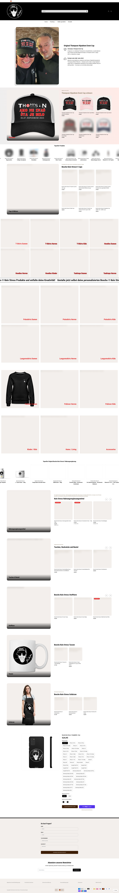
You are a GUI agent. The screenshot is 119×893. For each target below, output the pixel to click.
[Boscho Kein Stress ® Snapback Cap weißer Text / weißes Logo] (104, 199)
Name (42, 826)
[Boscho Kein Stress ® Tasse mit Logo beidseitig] (61, 654)
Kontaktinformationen (29, 882)
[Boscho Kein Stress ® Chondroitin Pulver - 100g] (83, 510)
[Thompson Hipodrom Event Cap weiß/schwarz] (87, 125)
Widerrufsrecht (98, 882)
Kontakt (70, 21)
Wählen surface (65, 793)
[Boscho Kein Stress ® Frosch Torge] (63, 606)
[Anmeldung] (108, 11)
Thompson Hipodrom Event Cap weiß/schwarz (85, 135)
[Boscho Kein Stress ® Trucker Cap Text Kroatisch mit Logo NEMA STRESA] (104, 177)
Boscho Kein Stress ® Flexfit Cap (68, 208)
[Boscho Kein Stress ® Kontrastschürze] (75, 703)
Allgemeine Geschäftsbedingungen (13, 882)
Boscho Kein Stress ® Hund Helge (80, 616)
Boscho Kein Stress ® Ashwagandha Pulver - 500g (62, 521)
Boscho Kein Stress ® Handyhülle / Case (71, 735)
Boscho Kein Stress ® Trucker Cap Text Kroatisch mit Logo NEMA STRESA (103, 187)
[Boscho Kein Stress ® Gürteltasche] (102, 559)
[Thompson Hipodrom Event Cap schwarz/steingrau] (70, 103)
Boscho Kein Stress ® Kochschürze (58, 712)
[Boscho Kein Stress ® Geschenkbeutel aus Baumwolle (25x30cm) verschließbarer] (63, 559)
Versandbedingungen (64, 882)
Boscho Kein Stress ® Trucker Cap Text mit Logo (69, 187)
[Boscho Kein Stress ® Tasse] (24, 153)
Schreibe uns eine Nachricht (59, 852)
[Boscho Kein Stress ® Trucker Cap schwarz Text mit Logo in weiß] (87, 199)
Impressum (80, 882)
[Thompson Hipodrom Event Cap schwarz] (104, 103)
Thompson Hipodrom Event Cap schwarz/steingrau (68, 113)
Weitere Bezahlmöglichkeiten (87, 809)
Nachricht (43, 844)
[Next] (110, 499)
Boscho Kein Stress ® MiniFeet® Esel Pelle (101, 616)
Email (42, 832)
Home (46, 21)
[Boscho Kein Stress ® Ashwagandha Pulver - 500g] (63, 510)
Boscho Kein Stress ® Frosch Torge (61, 616)
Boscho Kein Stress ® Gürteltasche (100, 569)
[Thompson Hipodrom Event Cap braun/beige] (70, 125)
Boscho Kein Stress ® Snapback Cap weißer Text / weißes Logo (103, 209)
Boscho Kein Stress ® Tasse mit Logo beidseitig (60, 663)
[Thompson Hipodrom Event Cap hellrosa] (87, 103)
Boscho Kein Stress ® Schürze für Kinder (90, 712)
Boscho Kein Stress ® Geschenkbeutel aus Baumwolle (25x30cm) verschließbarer (62, 570)
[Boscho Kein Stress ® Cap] (12, 153)
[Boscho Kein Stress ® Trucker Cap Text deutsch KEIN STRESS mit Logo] (87, 177)
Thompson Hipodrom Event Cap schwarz (77, 93)
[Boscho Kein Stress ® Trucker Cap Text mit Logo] (70, 177)
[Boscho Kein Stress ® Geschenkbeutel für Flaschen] (83, 559)
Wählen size (64, 740)
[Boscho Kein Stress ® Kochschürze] (61, 703)
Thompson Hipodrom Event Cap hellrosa (86, 112)
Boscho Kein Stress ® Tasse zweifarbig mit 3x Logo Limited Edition (75, 663)
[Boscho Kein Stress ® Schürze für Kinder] (90, 703)
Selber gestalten (62, 21)
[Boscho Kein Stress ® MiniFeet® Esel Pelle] (102, 606)
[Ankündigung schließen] (114, 1)
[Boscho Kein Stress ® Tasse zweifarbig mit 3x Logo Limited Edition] (75, 654)
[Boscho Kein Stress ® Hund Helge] (83, 606)
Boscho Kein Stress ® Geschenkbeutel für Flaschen (82, 570)
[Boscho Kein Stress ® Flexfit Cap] (70, 199)
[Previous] (106, 499)
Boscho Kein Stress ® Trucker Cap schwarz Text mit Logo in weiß (85, 209)
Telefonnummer (44, 838)
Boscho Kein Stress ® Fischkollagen (100, 520)
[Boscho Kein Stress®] (86, 153)
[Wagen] (111, 11)
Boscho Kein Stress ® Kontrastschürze (73, 712)
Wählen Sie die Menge (67, 799)
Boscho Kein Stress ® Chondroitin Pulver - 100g (83, 520)
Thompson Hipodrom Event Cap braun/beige (68, 135)
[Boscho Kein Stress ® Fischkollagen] (102, 510)
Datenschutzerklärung (46, 882)
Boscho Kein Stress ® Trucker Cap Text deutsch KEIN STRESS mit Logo (86, 187)
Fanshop (52, 21)
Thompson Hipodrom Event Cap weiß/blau (102, 135)
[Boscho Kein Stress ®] (14, 11)
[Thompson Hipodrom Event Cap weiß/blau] (104, 125)
